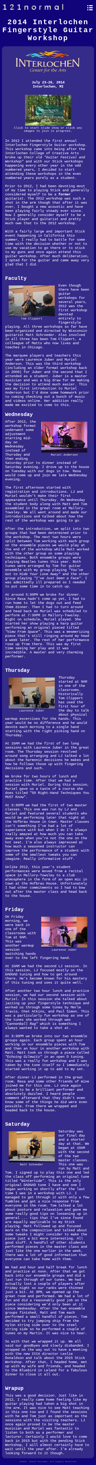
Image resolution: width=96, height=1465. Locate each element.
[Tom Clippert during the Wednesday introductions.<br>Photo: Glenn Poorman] (32, 315)
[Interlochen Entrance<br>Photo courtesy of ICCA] (48, 124)
